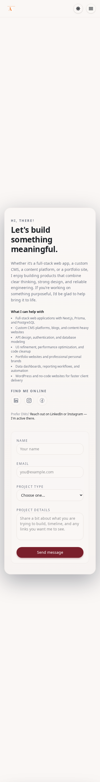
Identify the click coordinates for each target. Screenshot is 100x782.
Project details (33, 510)
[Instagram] (29, 400)
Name (22, 440)
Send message (50, 552)
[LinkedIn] (16, 400)
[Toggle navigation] (91, 8)
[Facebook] (42, 400)
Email (23, 463)
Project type (30, 486)
